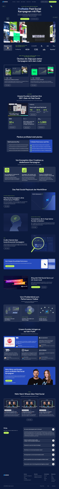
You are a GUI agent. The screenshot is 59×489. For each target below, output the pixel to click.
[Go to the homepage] (6, 478)
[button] (14, 2)
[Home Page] (5, 2)
